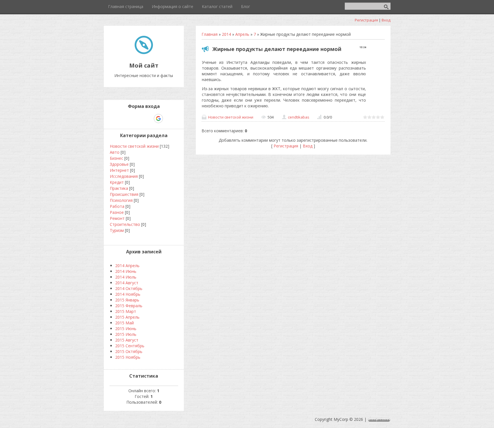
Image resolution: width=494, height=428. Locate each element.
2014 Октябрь (128, 288)
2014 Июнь (125, 271)
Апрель (242, 34)
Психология (121, 200)
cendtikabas (298, 117)
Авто (114, 152)
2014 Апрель (127, 265)
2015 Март (125, 311)
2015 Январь (127, 300)
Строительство (125, 224)
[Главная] (144, 52)
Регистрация (366, 20)
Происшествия (124, 194)
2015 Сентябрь (129, 345)
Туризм (117, 230)
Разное (117, 212)
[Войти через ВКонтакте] (129, 118)
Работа (117, 206)
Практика (119, 188)
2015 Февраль (128, 305)
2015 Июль (125, 334)
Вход (386, 20)
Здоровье (119, 164)
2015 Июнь (125, 328)
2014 (226, 34)
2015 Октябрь (128, 351)
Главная (210, 34)
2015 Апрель (127, 317)
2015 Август (126, 340)
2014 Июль (125, 277)
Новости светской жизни (230, 117)
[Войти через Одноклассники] (168, 118)
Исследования (124, 176)
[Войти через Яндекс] (148, 118)
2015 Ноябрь (127, 357)
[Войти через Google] (158, 118)
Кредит (117, 182)
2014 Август (126, 282)
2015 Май (124, 323)
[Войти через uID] (119, 118)
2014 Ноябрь (127, 294)
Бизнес (116, 158)
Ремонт (117, 218)
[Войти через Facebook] (138, 118)
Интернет (119, 170)
